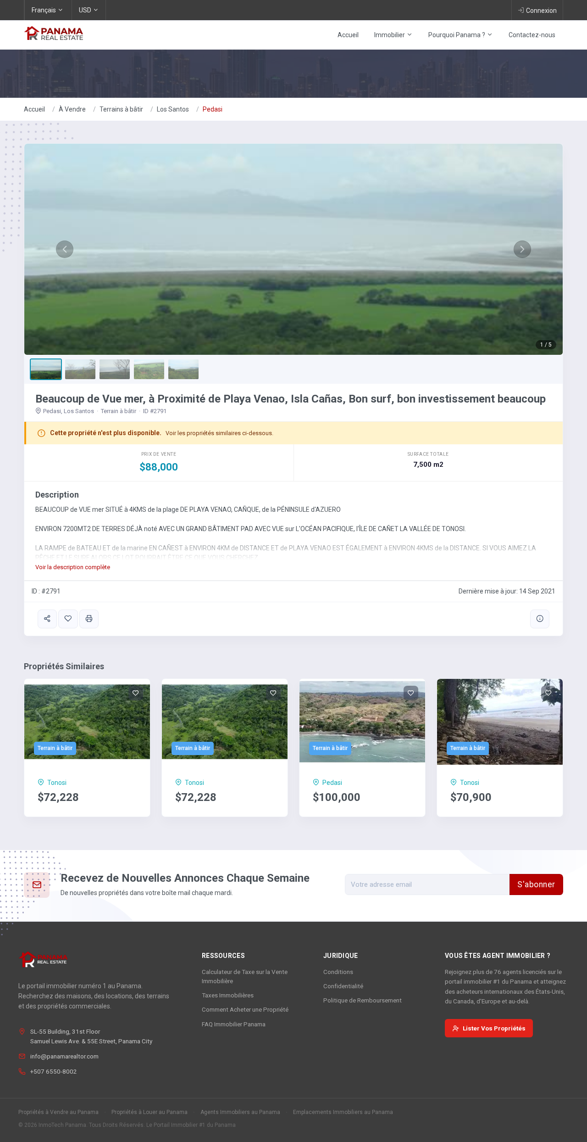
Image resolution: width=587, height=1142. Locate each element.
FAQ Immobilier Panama (234, 1024)
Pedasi (212, 109)
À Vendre (72, 109)
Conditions (338, 971)
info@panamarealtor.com (64, 1056)
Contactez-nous (532, 35)
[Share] (47, 619)
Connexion (541, 10)
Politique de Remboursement (362, 1000)
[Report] (539, 619)
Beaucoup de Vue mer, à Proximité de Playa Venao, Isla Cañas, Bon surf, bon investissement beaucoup (290, 398)
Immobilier (390, 35)
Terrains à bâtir (121, 109)
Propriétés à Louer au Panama (149, 1112)
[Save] (68, 619)
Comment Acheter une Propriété (245, 1009)
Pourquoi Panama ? (457, 35)
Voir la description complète (72, 567)
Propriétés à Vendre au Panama (58, 1112)
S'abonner (536, 884)
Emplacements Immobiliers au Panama (343, 1112)
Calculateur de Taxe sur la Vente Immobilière (245, 976)
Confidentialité (343, 986)
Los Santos (173, 109)
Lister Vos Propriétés (494, 1028)
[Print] (89, 619)
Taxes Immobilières (228, 995)
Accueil (348, 35)
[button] (64, 249)
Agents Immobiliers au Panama (240, 1112)
